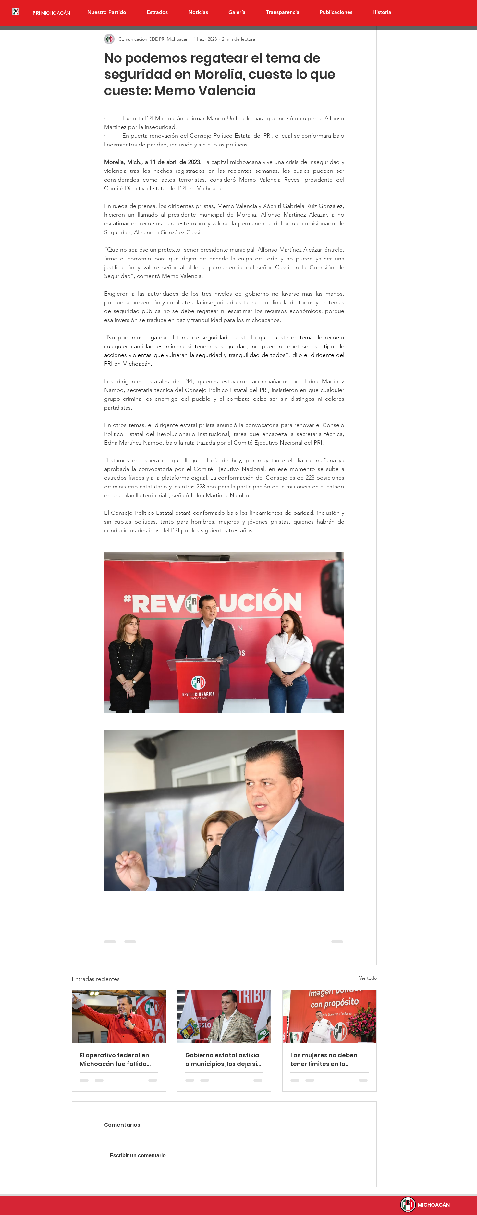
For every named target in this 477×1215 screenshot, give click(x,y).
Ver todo (368, 978)
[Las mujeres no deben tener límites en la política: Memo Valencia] (329, 1016)
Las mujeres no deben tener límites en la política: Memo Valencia (327, 1059)
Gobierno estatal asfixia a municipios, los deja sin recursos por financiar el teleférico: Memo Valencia (223, 1059)
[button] (157, 12)
